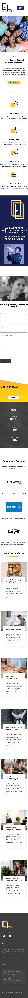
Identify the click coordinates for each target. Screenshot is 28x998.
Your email (3, 321)
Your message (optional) (7, 335)
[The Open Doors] (7, 8)
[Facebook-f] (4, 936)
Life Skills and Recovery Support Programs (12, 779)
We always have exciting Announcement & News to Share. (14, 233)
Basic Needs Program (13, 629)
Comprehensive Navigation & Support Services (13, 830)
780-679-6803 (11, 980)
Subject (2, 327)
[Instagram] (10, 936)
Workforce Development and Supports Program (12, 678)
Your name (3, 313)
